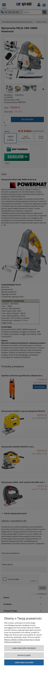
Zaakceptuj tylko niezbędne (24, 648)
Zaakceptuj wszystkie (24, 662)
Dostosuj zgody (24, 655)
